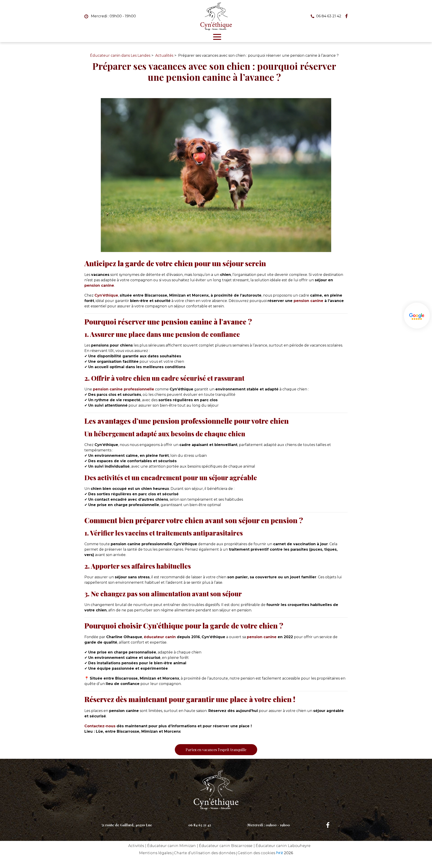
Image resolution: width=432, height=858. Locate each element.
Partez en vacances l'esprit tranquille (216, 749)
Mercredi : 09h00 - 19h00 (113, 16)
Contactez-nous (99, 726)
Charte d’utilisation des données (204, 853)
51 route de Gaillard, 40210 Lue (126, 825)
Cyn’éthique (106, 295)
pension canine (99, 285)
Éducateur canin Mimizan (171, 846)
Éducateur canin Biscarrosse (225, 846)
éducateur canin (160, 637)
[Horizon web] (279, 852)
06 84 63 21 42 (199, 825)
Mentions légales (155, 853)
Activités (136, 846)
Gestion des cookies (256, 853)
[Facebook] (346, 16)
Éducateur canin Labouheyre (283, 846)
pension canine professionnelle (123, 389)
